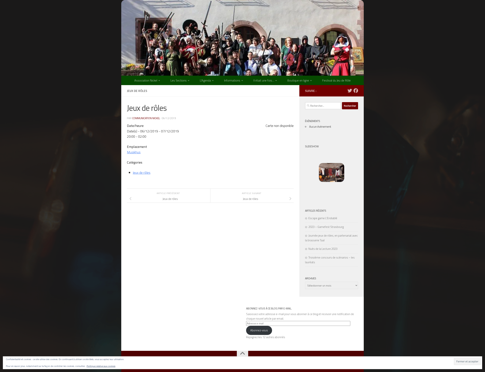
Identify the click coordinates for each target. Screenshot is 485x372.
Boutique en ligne (298, 80)
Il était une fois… (263, 80)
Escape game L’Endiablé (322, 218)
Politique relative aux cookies (101, 366)
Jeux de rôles (141, 172)
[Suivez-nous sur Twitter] (349, 90)
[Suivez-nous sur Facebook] (356, 90)
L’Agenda (205, 80)
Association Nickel (145, 80)
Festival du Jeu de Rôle (336, 80)
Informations (232, 80)
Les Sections (179, 80)
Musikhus (134, 152)
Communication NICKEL (146, 118)
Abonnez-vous (259, 330)
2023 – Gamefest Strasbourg (326, 227)
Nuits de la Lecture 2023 (322, 249)
